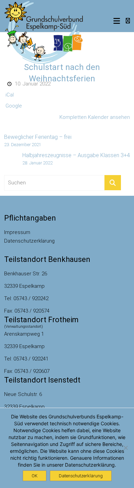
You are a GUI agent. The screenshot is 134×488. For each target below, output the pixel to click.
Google (13, 106)
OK (34, 475)
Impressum (17, 232)
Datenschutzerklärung (29, 241)
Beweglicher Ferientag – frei (37, 140)
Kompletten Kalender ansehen (94, 117)
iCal (9, 95)
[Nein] (125, 447)
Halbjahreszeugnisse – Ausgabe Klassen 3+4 (76, 158)
